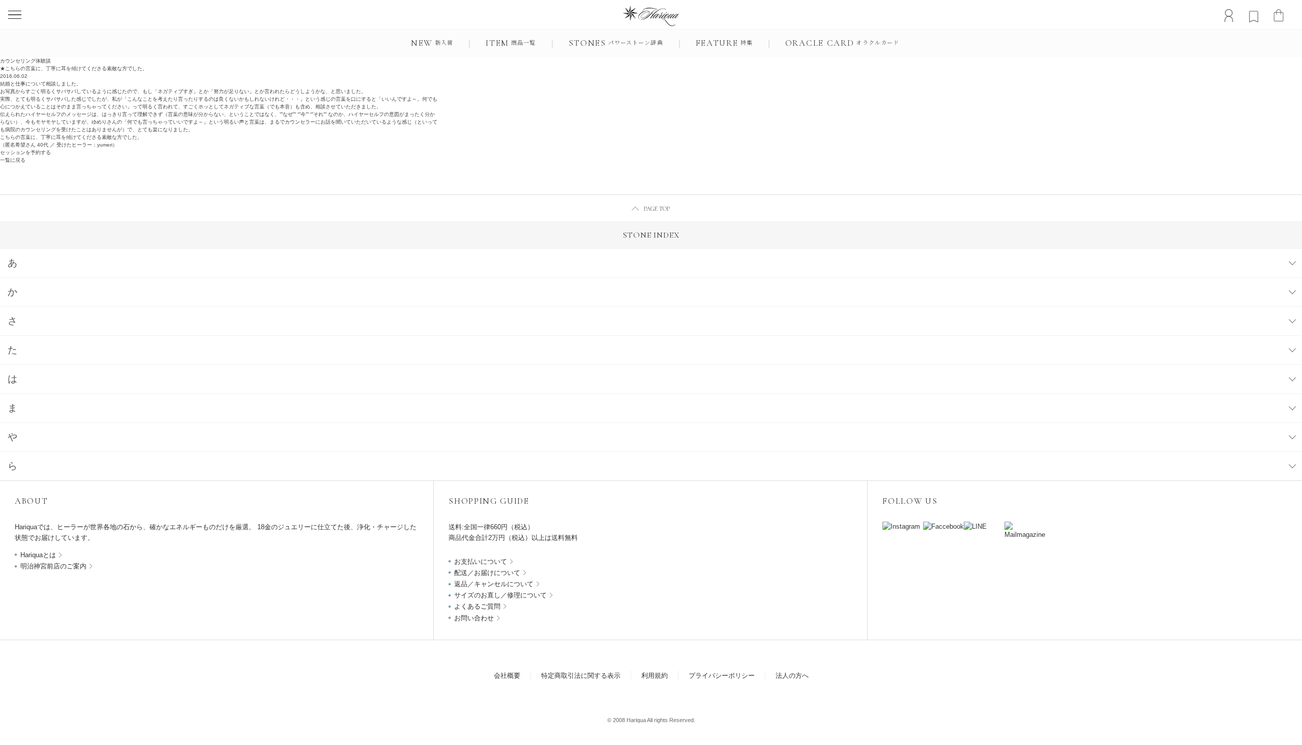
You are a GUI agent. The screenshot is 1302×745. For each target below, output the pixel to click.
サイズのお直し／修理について (500, 595)
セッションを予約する (25, 152)
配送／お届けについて (487, 573)
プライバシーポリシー (722, 675)
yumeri (104, 145)
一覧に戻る (12, 160)
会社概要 (507, 675)
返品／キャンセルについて (494, 584)
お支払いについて (480, 561)
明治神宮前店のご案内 (53, 566)
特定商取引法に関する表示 (580, 675)
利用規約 (654, 675)
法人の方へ (792, 675)
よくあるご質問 (477, 606)
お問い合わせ (474, 618)
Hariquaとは (38, 555)
